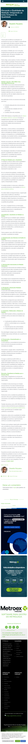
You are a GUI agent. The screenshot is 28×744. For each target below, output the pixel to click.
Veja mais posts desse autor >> (16, 471)
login (15, 487)
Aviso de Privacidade (17, 726)
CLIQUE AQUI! (10, 461)
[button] (3, 1)
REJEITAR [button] (23, 741)
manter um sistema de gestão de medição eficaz (13, 408)
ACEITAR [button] (17, 741)
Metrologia (15, 476)
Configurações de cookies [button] (8, 741)
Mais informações (6, 738)
